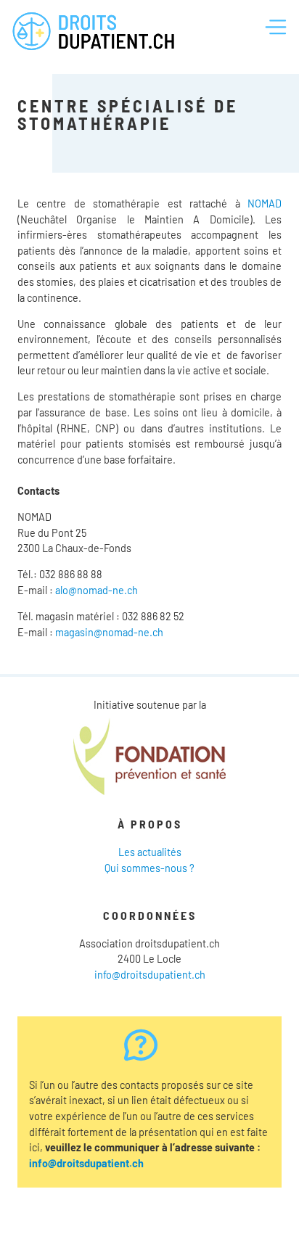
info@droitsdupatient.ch (149, 974)
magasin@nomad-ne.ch (109, 632)
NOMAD (264, 203)
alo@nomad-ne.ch (96, 590)
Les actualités (149, 852)
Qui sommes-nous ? (149, 868)
